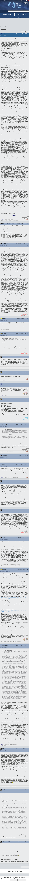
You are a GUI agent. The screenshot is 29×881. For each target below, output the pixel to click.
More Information (21, 880)
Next (25, 31)
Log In (2, 0)
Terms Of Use (17, 877)
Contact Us (23, 877)
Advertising (6, 877)
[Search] (28, 11)
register (16, 871)
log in (11, 871)
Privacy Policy (11, 877)
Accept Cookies (13, 880)
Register (5, 0)
